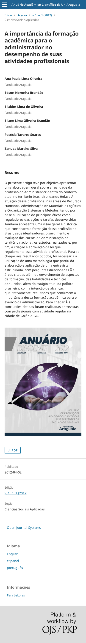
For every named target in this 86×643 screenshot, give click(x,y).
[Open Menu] (4, 4)
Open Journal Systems (24, 527)
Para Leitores (16, 595)
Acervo (22, 15)
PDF (14, 450)
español (13, 561)
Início (8, 15)
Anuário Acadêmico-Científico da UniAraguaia (45, 5)
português (15, 567)
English (12, 554)
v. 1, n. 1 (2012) (42, 15)
